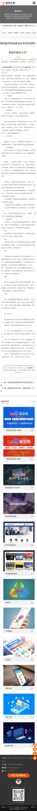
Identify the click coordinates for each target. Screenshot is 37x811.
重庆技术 (31, 61)
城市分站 (12, 809)
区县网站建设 (27, 35)
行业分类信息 (33, 35)
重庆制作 (23, 61)
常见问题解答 (22, 35)
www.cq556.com (24, 807)
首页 (15, 25)
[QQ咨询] (35, 745)
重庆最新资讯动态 (20, 59)
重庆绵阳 (5, 61)
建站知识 (20, 25)
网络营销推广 (16, 35)
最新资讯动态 (4, 35)
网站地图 (17, 809)
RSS (26, 809)
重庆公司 (28, 67)
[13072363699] (35, 754)
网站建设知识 (10, 35)
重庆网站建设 (14, 61)
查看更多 (34, 401)
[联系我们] (35, 758)
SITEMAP (22, 809)
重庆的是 (33, 59)
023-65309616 (18, 775)
